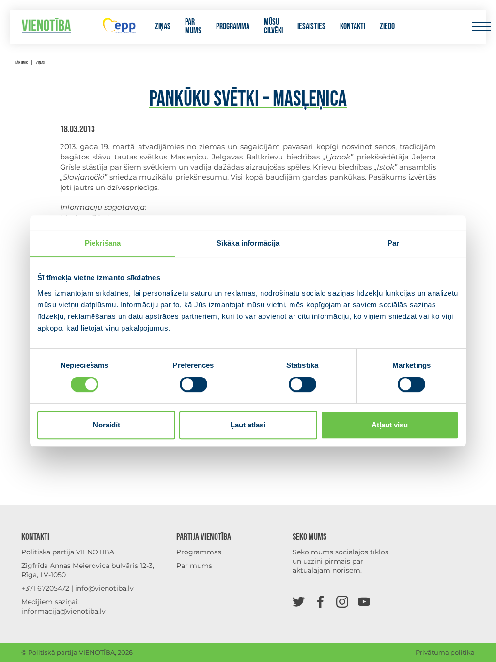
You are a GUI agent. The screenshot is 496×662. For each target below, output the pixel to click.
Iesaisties (311, 26)
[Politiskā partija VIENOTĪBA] (46, 27)
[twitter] (299, 601)
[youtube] (364, 601)
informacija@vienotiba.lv (63, 611)
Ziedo (387, 26)
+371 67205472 (45, 588)
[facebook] (320, 601)
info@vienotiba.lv (104, 588)
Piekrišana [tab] (103, 243)
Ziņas (162, 26)
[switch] (193, 384)
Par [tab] (393, 243)
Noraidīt (106, 425)
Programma (232, 26)
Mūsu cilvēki (273, 26)
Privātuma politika (445, 652)
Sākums (21, 63)
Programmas (198, 552)
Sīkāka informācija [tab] (248, 243)
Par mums (193, 26)
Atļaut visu (390, 425)
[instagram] (342, 601)
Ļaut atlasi (248, 425)
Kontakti (352, 26)
